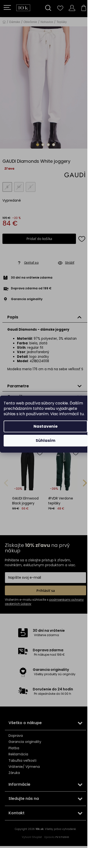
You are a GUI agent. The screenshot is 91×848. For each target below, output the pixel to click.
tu (82, 414)
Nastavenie (45, 426)
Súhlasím (45, 440)
